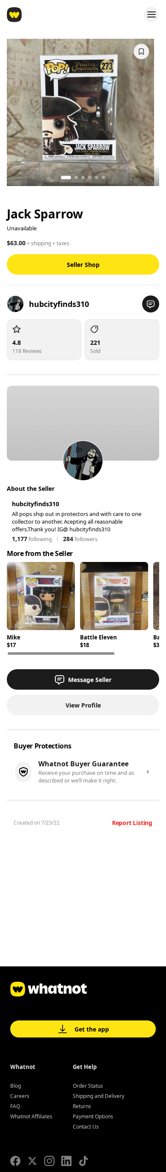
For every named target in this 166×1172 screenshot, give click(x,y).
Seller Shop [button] (83, 265)
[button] (150, 303)
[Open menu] (151, 14)
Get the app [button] (91, 1029)
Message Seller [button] (90, 680)
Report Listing (132, 823)
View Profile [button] (83, 705)
